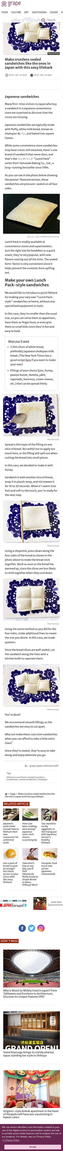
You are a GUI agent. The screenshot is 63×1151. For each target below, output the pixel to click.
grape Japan (11, 4)
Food (5, 12)
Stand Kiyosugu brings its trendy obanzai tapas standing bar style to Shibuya (28, 1054)
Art (26, 12)
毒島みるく (31, 237)
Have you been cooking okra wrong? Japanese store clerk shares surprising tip (29, 831)
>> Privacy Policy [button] (11, 1140)
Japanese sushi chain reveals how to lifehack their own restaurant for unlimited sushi (11, 833)
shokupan (42, 779)
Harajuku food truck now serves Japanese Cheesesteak (49, 868)
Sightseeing (39, 12)
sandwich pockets (35, 777)
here (28, 360)
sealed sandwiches (28, 779)
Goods (54, 12)
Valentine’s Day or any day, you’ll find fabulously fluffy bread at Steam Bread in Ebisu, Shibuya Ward (30, 874)
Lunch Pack (21, 777)
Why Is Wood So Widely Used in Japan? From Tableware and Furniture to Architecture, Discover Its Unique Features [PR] (30, 993)
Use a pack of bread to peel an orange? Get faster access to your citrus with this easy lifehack (10, 872)
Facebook (22, 928)
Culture (16, 12)
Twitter (31, 928)
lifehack (10, 777)
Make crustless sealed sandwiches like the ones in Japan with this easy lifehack (28, 63)
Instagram (41, 928)
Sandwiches (12, 779)
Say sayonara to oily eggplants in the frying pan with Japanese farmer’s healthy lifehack (49, 833)
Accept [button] (32, 1147)
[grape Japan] (6, 793)
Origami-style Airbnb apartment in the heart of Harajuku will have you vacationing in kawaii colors (31, 1114)
